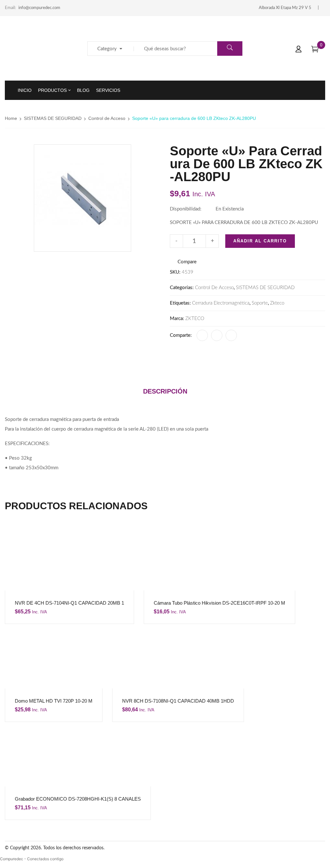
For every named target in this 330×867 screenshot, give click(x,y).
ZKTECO (194, 318)
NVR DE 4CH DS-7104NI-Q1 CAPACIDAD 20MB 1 (69, 603)
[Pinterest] (231, 335)
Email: (10, 8)
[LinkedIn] (216, 335)
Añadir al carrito (260, 241)
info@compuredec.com (39, 8)
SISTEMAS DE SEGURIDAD (53, 118)
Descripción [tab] (165, 391)
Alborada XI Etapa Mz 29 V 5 (285, 8)
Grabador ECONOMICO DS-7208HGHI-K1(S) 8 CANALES (78, 799)
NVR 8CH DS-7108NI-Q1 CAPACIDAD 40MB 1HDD (178, 701)
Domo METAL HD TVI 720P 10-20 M (53, 701)
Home (11, 118)
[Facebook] (202, 335)
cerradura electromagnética (220, 303)
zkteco (277, 303)
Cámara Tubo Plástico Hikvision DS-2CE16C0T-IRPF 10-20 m (219, 603)
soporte (260, 303)
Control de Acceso (106, 118)
